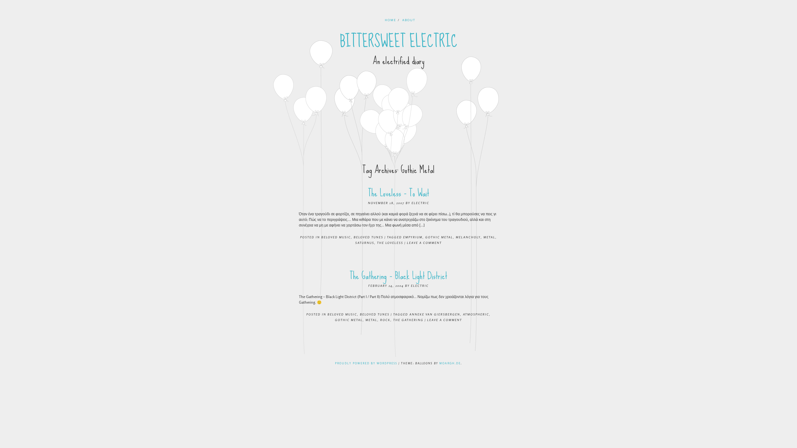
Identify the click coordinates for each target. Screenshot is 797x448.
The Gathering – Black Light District (398, 276)
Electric (420, 203)
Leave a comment (424, 243)
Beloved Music (336, 237)
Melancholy (468, 237)
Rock (385, 320)
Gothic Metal (439, 237)
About (408, 20)
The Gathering (408, 320)
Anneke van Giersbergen (434, 314)
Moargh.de (450, 363)
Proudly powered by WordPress (366, 363)
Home (390, 20)
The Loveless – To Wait (398, 193)
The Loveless (390, 243)
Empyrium (412, 237)
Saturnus (364, 243)
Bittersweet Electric (398, 41)
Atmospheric (476, 314)
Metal (489, 237)
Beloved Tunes (368, 237)
